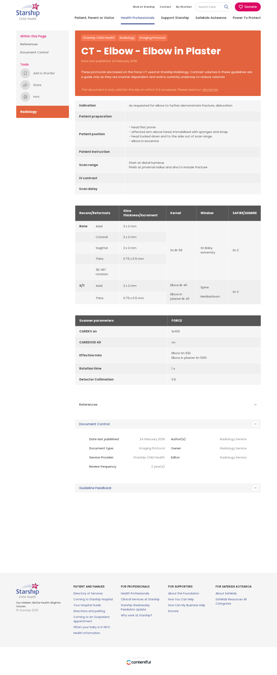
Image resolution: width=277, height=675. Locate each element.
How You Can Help (181, 599)
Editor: (175, 457)
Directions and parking (89, 611)
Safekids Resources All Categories (231, 601)
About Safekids (226, 593)
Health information (86, 633)
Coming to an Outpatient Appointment (91, 619)
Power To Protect (247, 17)
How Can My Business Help (186, 605)
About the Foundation (183, 593)
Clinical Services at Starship (140, 599)
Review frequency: (103, 466)
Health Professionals (138, 17)
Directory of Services (88, 593)
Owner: (176, 448)
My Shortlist (184, 7)
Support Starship (175, 17)
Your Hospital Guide (87, 605)
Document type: (101, 448)
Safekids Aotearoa (210, 17)
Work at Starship (144, 7)
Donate (173, 611)
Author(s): (178, 439)
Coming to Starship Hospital (93, 599)
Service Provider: (101, 457)
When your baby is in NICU (91, 627)
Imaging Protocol (152, 38)
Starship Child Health (99, 38)
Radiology (127, 38)
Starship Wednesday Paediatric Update (135, 607)
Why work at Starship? (136, 615)
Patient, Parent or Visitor (94, 17)
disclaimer (210, 90)
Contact (165, 7)
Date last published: (104, 439)
